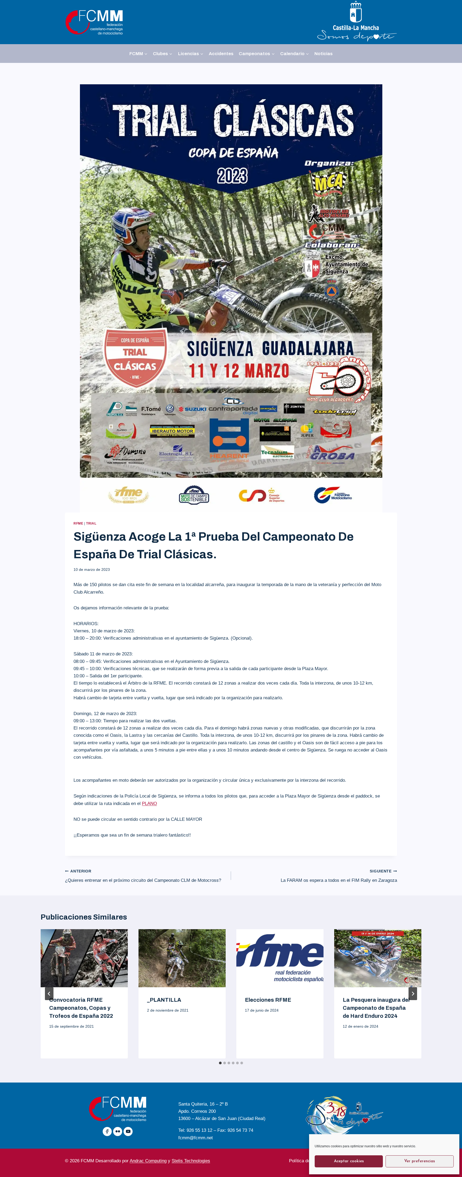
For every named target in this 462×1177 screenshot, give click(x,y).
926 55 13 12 (199, 1130)
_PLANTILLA (164, 1000)
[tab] (220, 1063)
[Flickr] (117, 1131)
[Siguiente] (413, 993)
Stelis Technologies (191, 1160)
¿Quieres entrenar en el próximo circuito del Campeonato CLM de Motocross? (143, 876)
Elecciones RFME (268, 1000)
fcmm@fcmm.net (195, 1137)
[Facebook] (107, 1131)
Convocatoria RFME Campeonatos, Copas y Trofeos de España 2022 (81, 1008)
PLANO (149, 803)
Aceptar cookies (349, 1161)
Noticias (323, 53)
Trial (91, 523)
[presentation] (84, 958)
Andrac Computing (148, 1160)
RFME (78, 523)
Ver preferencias (419, 1161)
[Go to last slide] (49, 993)
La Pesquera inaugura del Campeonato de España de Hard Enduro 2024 (376, 1008)
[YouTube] (128, 1131)
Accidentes (221, 53)
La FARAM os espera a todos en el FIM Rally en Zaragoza (339, 876)
